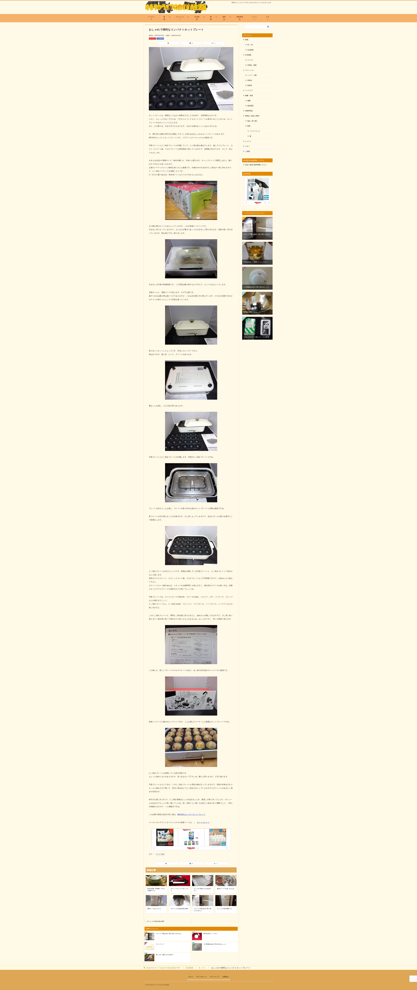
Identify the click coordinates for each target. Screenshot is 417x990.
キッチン (152, 38)
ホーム (190, 977)
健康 (211, 18)
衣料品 (249, 80)
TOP (163, 968)
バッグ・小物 (251, 75)
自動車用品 (239, 18)
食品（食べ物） (252, 121)
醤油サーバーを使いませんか (225, 888)
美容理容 (250, 106)
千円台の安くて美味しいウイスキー (255, 262)
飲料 (248, 126)
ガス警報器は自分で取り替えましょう (215, 944)
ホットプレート (203, 822)
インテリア (151, 18)
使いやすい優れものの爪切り (164, 954)
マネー (267, 18)
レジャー (254, 18)
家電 (164, 18)
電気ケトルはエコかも (154, 908)
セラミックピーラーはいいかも (179, 889)
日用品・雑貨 (251, 65)
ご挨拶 (247, 151)
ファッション (180, 18)
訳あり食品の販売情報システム (255, 165)
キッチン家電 (160, 854)
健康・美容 (249, 95)
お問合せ (226, 977)
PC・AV (250, 45)
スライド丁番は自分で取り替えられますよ (202, 909)
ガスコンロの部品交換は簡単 (179, 908)
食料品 (224, 18)
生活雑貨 (196, 18)
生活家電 (160, 38)
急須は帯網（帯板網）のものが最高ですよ (156, 889)
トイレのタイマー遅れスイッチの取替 (256, 337)
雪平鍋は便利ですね (250, 312)
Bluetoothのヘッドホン (211, 933)
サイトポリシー (201, 977)
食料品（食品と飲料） (252, 116)
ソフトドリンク (255, 131)
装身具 (249, 85)
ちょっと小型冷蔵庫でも (224, 908)
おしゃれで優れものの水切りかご (202, 889)
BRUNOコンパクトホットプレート (191, 814)
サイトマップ (160, 944)
